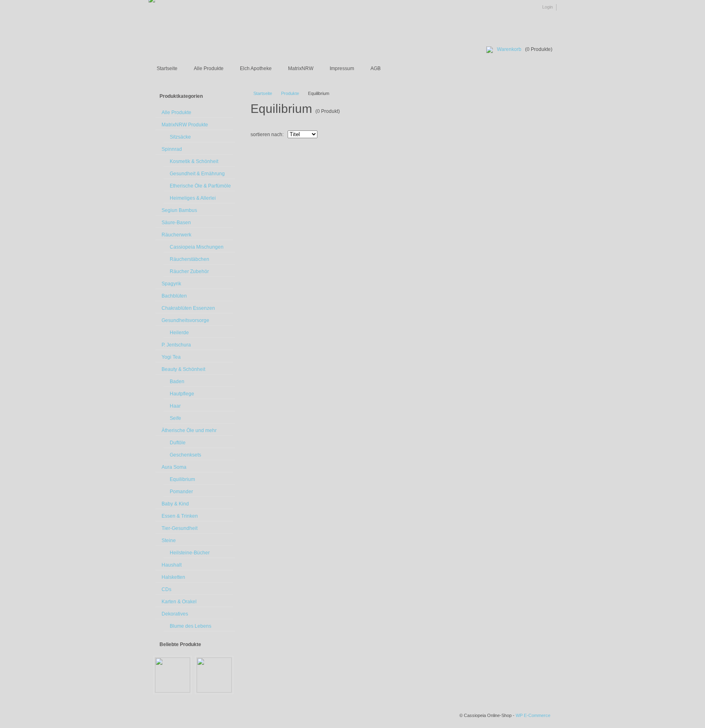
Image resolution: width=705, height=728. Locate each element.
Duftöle (178, 443)
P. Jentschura (176, 345)
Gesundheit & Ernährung (197, 173)
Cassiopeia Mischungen (197, 247)
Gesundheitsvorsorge (185, 320)
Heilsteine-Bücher (190, 553)
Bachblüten (174, 296)
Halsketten (173, 577)
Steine (169, 540)
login (547, 6)
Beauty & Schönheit (183, 369)
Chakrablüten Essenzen (188, 308)
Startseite (167, 68)
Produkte (290, 93)
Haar (175, 406)
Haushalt (172, 565)
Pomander (181, 491)
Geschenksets (185, 455)
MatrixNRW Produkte (185, 125)
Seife (175, 418)
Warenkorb (509, 49)
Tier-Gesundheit (179, 528)
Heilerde (179, 332)
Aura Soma (174, 467)
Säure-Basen (176, 222)
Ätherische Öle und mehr (189, 430)
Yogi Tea (171, 357)
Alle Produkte (209, 68)
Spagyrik (171, 284)
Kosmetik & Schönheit (194, 161)
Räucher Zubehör (189, 271)
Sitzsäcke (180, 137)
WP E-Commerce (533, 715)
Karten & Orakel (179, 601)
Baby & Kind (175, 504)
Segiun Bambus (179, 210)
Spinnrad (172, 149)
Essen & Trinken (180, 516)
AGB (375, 68)
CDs (166, 589)
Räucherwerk (176, 235)
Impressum (342, 68)
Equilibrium (182, 479)
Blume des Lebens (190, 626)
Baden (177, 381)
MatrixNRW (300, 68)
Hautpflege (182, 394)
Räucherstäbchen (189, 259)
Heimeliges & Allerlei (193, 198)
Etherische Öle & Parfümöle (200, 186)
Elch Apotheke (256, 68)
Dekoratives (175, 614)
